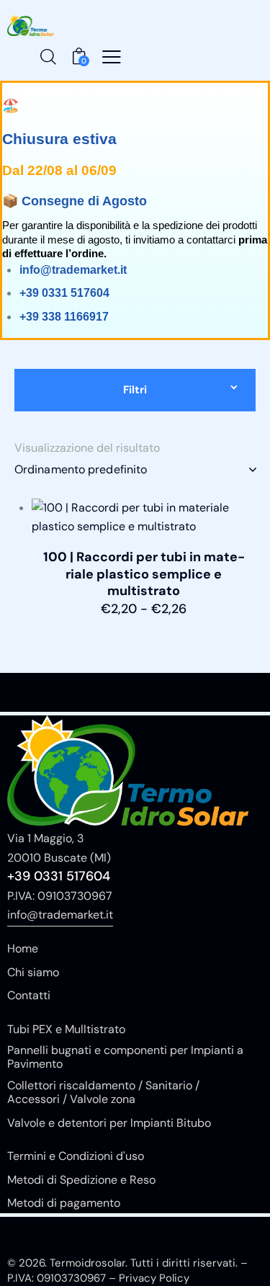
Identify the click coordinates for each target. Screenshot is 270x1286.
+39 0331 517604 (58, 876)
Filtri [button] (135, 390)
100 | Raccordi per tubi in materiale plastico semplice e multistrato (144, 574)
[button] (111, 57)
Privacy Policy (154, 1278)
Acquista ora (143, 627)
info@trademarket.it (60, 914)
